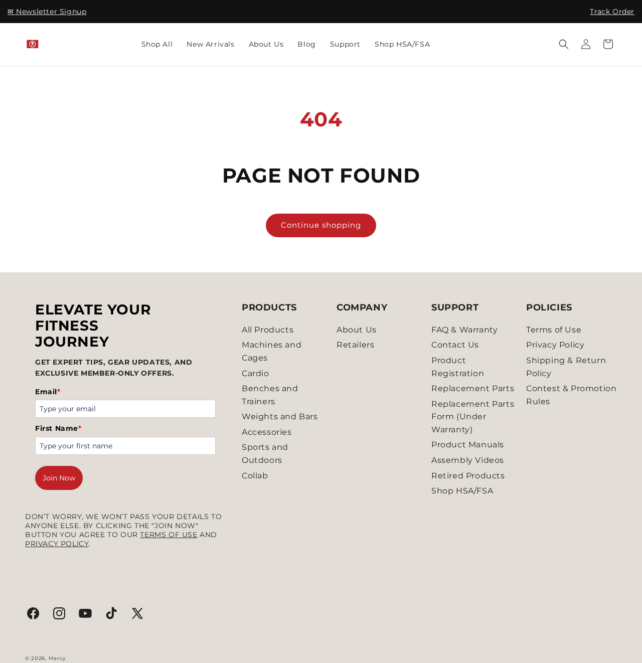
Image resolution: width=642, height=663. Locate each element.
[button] (564, 44)
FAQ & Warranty (464, 330)
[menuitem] (157, 44)
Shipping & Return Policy (566, 367)
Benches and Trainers (270, 395)
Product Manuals (467, 444)
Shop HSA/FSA (462, 490)
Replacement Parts (472, 388)
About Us (357, 330)
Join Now (59, 477)
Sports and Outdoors (265, 453)
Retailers (355, 345)
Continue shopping (321, 225)
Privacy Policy (56, 543)
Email (48, 391)
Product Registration (457, 367)
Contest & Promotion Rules (571, 395)
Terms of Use (168, 534)
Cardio (255, 373)
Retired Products (468, 475)
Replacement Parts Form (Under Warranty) (472, 416)
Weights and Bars (280, 416)
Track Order (612, 12)
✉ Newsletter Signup (47, 12)
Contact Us (455, 345)
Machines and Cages (271, 351)
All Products (267, 330)
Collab (255, 475)
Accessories (267, 432)
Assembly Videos (467, 460)
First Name (58, 428)
